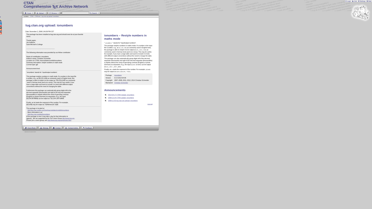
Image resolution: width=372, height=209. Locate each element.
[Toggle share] (0, 17)
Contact (58, 128)
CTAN (31, 16)
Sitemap (45, 128)
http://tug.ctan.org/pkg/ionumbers (39, 114)
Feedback (88, 128)
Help (369, 1)
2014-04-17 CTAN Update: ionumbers (121, 95)
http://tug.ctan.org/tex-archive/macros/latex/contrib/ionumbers (48, 110)
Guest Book (32, 128)
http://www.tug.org (68, 118)
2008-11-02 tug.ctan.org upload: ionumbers (123, 101)
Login (349, 1)
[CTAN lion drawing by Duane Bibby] (360, 23)
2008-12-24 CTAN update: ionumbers (121, 98)
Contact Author (73, 128)
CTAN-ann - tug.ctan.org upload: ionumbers (47, 16)
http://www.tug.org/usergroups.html (59, 120)
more (149, 104)
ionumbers (118, 75)
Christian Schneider (121, 83)
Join (355, 1)
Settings (363, 1)
